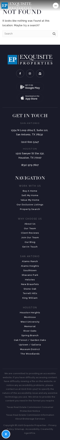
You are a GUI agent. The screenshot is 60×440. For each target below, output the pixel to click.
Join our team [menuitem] (30, 237)
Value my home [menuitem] (30, 200)
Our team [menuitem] (30, 228)
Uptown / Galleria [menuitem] (30, 344)
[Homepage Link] (16, 5)
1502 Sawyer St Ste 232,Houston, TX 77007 (30, 155)
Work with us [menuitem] (30, 186)
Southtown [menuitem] (30, 270)
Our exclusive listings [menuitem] (30, 204)
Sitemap (19, 429)
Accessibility (32, 429)
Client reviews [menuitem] (30, 233)
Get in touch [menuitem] (30, 246)
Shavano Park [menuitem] (30, 275)
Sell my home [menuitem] (30, 195)
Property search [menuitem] (30, 209)
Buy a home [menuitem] (30, 191)
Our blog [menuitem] (30, 242)
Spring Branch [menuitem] (30, 335)
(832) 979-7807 (30, 165)
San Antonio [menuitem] (30, 256)
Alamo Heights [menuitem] (30, 266)
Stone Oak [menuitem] (30, 289)
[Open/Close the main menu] (56, 5)
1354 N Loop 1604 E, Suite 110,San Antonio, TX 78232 (29, 132)
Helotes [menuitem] (30, 279)
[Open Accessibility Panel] (6, 434)
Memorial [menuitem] (30, 326)
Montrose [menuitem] (30, 317)
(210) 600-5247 (30, 142)
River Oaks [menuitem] (30, 330)
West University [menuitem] (30, 321)
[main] (30, 22)
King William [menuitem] (30, 298)
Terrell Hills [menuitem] (30, 293)
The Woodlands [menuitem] (30, 353)
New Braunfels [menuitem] (30, 284)
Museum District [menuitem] (30, 349)
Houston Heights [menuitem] (30, 312)
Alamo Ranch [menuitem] (30, 261)
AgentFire (29, 433)
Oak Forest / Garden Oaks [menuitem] (30, 340)
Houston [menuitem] (30, 307)
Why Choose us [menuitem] (30, 219)
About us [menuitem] (30, 223)
